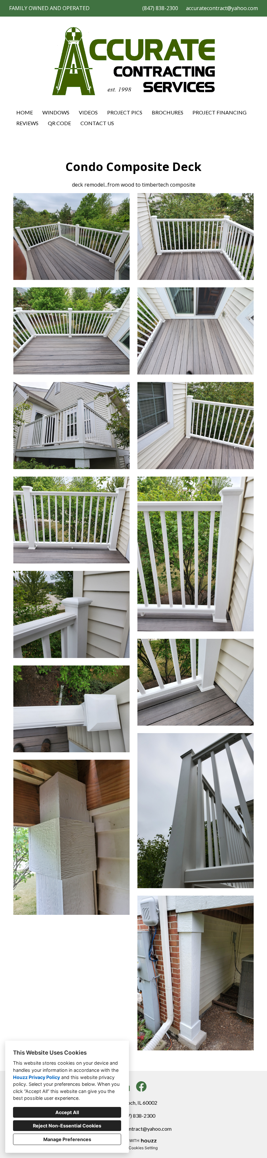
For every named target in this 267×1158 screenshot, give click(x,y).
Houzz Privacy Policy (36, 1077)
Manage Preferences (67, 1139)
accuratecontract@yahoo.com (222, 8)
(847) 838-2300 (160, 8)
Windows (55, 112)
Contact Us (97, 123)
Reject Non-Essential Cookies (67, 1125)
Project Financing (219, 112)
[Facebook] (141, 1086)
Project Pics (124, 112)
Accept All (67, 1112)
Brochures (167, 112)
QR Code (59, 123)
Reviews (27, 123)
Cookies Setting (143, 1147)
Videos (88, 112)
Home (24, 112)
